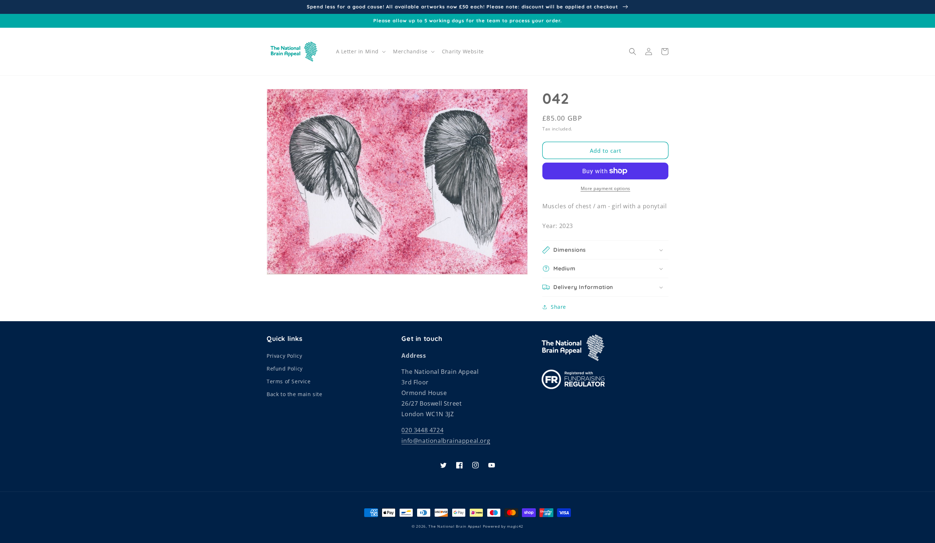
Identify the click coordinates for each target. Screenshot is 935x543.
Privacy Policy (284, 355)
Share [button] (558, 306)
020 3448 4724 (422, 430)
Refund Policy (285, 368)
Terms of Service (289, 381)
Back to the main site (295, 394)
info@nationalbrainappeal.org (445, 441)
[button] (360, 51)
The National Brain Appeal (454, 526)
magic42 (515, 526)
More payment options (605, 188)
